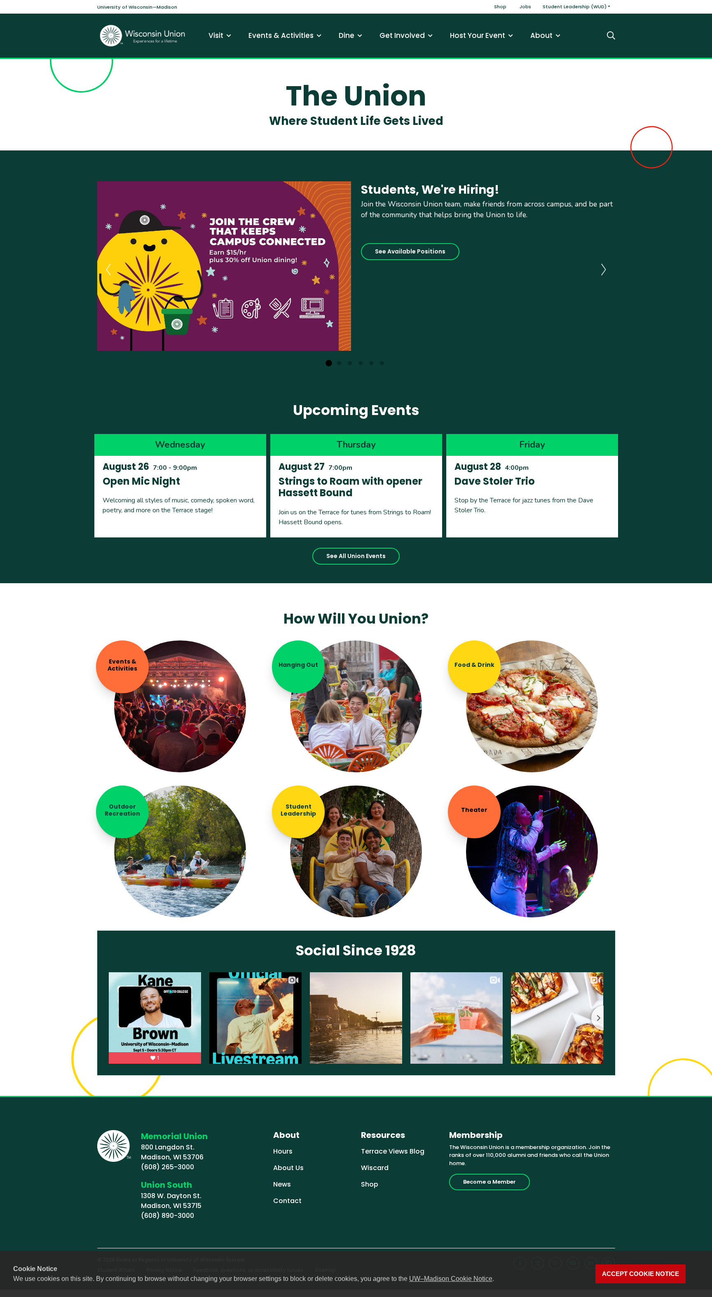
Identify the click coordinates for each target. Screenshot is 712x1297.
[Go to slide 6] (382, 363)
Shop (500, 6)
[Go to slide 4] (360, 363)
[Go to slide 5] (371, 363)
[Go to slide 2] (339, 363)
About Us (288, 1168)
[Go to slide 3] (350, 363)
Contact (287, 1201)
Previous (108, 269)
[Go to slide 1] (328, 363)
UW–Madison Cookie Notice (450, 1278)
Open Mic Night (141, 481)
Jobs (525, 6)
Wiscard (375, 1168)
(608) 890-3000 (167, 1215)
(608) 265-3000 (167, 1167)
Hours (283, 1151)
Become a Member (489, 1182)
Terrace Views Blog (392, 1151)
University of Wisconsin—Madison (137, 7)
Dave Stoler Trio (494, 481)
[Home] (142, 36)
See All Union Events (356, 556)
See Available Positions (410, 251)
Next (603, 269)
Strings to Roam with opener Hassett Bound (350, 487)
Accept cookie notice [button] (640, 1274)
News (282, 1184)
